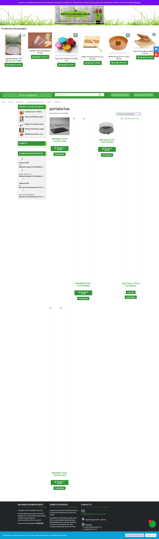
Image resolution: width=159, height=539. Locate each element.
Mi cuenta (19, 102)
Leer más (130, 292)
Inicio (3, 102)
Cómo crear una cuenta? (120, 95)
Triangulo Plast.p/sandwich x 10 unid (40, 52)
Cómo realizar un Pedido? (143, 95)
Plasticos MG (24, 163)
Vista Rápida (59, 154)
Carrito (49, 102)
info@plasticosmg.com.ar (93, 514)
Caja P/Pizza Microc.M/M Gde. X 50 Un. (145, 52)
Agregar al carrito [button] (14, 65)
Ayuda (57, 102)
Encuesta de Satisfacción (35, 102)
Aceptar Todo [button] (150, 535)
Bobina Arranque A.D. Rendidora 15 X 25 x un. (32, 167)
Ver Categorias (29, 95)
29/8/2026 (39, 523)
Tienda (10, 102)
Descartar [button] (137, 2)
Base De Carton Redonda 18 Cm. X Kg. (32, 187)
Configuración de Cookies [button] (135, 535)
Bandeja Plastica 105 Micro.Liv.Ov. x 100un (14, 60)
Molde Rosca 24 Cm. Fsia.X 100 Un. (118, 58)
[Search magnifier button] (99, 94)
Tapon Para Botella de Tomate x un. (66, 60)
